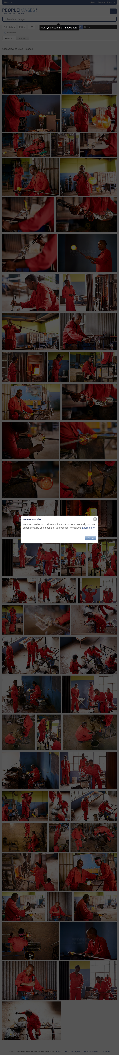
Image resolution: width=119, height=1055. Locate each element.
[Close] (95, 519)
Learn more (88, 527)
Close (91, 538)
